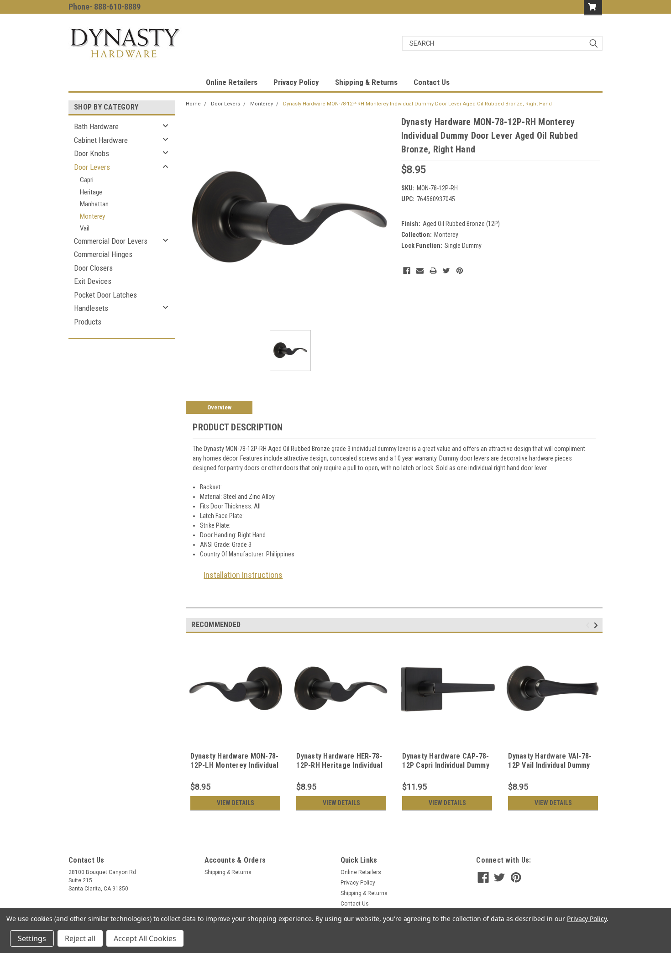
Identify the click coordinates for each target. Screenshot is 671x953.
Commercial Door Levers (110, 241)
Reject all (80, 938)
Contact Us (432, 82)
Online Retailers (231, 82)
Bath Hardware (96, 126)
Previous (589, 625)
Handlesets (91, 308)
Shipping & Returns (366, 82)
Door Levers (92, 167)
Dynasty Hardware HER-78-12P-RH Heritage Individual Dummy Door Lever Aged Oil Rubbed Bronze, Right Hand (341, 769)
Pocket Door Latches (105, 294)
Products (87, 321)
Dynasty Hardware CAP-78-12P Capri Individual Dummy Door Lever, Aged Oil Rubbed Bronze (445, 769)
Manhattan (94, 204)
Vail (84, 228)
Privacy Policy (296, 82)
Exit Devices (92, 281)
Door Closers (93, 267)
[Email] (420, 270)
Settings (32, 938)
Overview (219, 407)
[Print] (433, 270)
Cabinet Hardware (101, 140)
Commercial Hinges (103, 254)
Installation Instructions (243, 575)
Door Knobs (91, 153)
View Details (235, 802)
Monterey (92, 216)
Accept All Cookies (145, 938)
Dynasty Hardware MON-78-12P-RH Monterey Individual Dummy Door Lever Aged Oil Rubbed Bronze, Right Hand (417, 104)
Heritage (91, 192)
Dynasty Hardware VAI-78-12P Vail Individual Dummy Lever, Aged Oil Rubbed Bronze (550, 769)
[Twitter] (446, 270)
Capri (87, 180)
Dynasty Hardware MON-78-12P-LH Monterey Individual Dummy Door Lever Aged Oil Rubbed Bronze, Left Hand (235, 769)
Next (597, 625)
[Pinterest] (459, 270)
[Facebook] (406, 270)
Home (193, 104)
